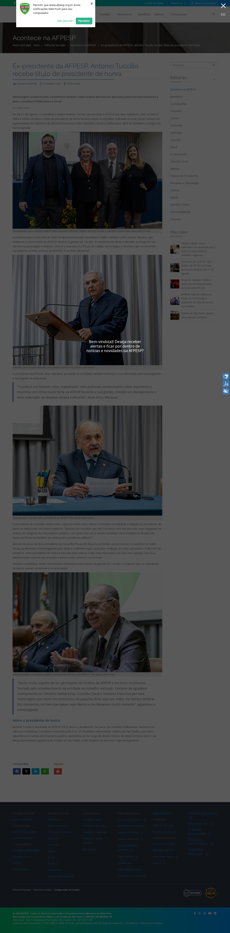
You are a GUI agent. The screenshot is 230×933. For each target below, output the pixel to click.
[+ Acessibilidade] (226, 391)
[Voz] (226, 384)
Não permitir (65, 21)
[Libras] (226, 376)
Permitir (84, 21)
